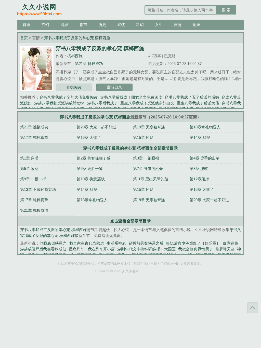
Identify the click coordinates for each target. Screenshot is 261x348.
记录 (196, 24)
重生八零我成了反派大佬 (198, 103)
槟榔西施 (75, 56)
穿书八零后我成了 (102, 103)
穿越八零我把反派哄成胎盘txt (59, 103)
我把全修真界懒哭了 (195, 249)
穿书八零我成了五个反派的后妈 (192, 97)
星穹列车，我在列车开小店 (92, 249)
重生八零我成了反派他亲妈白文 (147, 103)
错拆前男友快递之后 (146, 243)
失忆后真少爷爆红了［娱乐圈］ (193, 243)
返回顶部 (252, 307)
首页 (26, 24)
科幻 (140, 24)
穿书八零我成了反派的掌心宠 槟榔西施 (77, 38)
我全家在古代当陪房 (86, 243)
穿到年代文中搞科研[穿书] (139, 249)
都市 (83, 24)
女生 (159, 24)
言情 (177, 24)
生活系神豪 (116, 243)
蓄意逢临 (230, 243)
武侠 (121, 24)
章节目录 (114, 87)
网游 (64, 24)
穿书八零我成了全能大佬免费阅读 (69, 97)
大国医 (170, 249)
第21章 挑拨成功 (89, 63)
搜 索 (226, 10)
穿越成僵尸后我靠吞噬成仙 (43, 249)
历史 (102, 24)
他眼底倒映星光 (53, 243)
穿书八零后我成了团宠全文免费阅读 (131, 97)
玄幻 (45, 24)
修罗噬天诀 (224, 249)
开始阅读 (74, 87)
